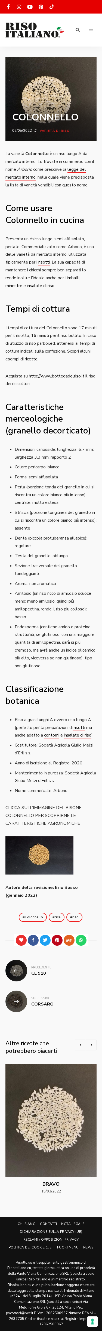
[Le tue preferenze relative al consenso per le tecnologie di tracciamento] (92, 1321)
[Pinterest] (57, 940)
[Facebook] (33, 940)
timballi (72, 278)
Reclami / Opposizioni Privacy (51, 1239)
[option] (51, 1129)
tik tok (51, 7)
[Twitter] (45, 940)
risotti (44, 262)
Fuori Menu (68, 1247)
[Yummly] (69, 940)
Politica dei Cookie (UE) (31, 1247)
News (88, 1247)
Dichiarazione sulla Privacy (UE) (51, 1232)
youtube (29, 7)
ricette (31, 359)
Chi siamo (27, 1224)
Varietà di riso (55, 131)
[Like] (21, 940)
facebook (8, 7)
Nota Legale (73, 1224)
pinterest (40, 7)
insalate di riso (40, 286)
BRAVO (51, 1184)
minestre (13, 286)
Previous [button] (80, 1045)
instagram (19, 7)
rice (58, 917)
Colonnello (34, 917)
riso (75, 917)
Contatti (48, 1224)
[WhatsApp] (81, 940)
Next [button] (91, 1045)
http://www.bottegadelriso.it (56, 376)
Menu (91, 30)
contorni (51, 735)
